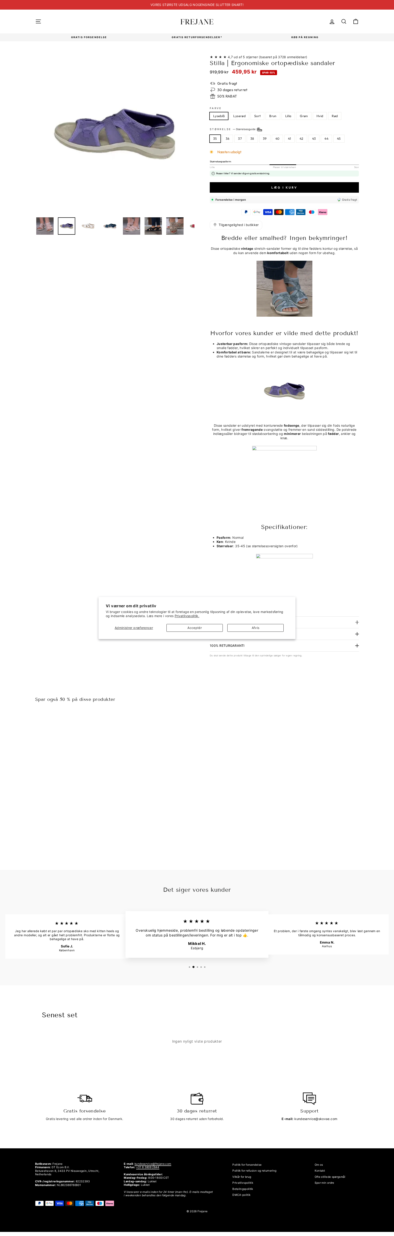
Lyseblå (219, 116)
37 (240, 139)
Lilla (288, 116)
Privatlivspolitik (242, 1182)
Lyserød (239, 116)
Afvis (255, 628)
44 (326, 139)
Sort (257, 116)
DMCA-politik (241, 1195)
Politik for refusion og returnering (254, 1170)
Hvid (319, 116)
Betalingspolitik (242, 1189)
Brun (272, 116)
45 (339, 139)
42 (301, 139)
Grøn (304, 116)
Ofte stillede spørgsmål (330, 1176)
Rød (335, 116)
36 (228, 139)
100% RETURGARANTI (227, 645)
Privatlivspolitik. (187, 616)
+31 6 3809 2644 (147, 1167)
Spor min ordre (324, 1182)
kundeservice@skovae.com (315, 1119)
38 (252, 139)
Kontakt (320, 1170)
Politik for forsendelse (247, 1164)
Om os (319, 1164)
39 (265, 139)
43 (314, 139)
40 (277, 139)
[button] (236, 225)
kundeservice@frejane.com (153, 1163)
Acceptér (194, 628)
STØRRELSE (233, 129)
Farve (216, 108)
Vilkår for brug (241, 1176)
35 (215, 139)
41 (289, 139)
